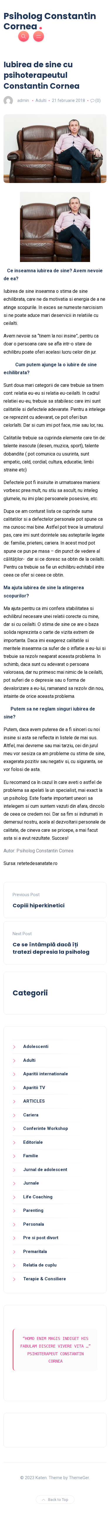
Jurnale (31, 1183)
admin (23, 100)
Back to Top (58, 1499)
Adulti (40, 100)
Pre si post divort (40, 1237)
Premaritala (35, 1251)
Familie (30, 1155)
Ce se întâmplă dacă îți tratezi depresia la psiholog (51, 948)
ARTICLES (34, 1101)
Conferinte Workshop (45, 1128)
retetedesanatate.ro (37, 863)
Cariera (30, 1115)
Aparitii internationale (45, 1073)
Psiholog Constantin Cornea (50, 21)
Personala (33, 1224)
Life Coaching (38, 1197)
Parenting (33, 1210)
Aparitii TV (34, 1087)
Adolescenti (35, 1046)
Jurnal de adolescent (45, 1169)
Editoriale (33, 1142)
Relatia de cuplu (40, 1265)
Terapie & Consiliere (44, 1278)
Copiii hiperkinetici (39, 905)
